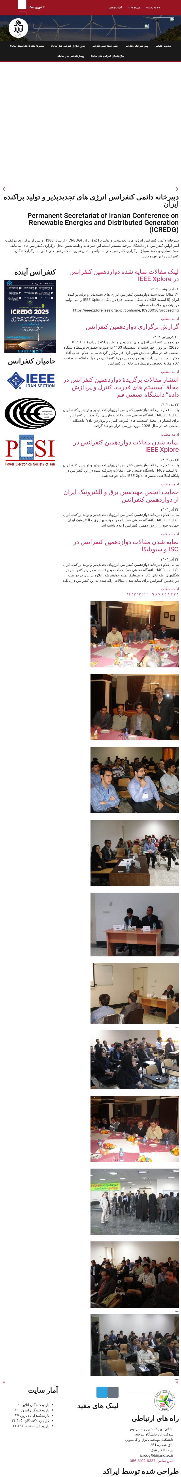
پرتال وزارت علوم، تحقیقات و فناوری (92, 1421)
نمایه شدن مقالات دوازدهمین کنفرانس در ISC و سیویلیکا (126, 545)
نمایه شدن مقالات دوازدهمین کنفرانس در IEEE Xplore (126, 445)
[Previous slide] (4, 1382)
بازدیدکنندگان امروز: (34, 1410)
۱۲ (139, 594)
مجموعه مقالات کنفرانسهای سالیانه (27, 46)
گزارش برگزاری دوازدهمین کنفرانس (132, 326)
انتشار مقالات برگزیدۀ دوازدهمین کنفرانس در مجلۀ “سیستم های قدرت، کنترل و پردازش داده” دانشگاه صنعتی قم (121, 387)
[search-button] (22, 13)
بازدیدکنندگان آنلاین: (34, 1405)
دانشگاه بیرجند (103, 1433)
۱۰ (149, 594)
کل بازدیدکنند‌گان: (36, 1420)
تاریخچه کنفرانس (163, 46)
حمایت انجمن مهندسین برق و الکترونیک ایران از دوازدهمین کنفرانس (121, 495)
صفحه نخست (153, 7)
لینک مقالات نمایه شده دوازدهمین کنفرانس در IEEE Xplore (124, 275)
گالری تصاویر (115, 7)
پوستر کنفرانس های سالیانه (70, 56)
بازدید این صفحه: (36, 1426)
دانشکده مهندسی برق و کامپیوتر (91, 1443)
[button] (177, 671)
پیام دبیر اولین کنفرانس (136, 46)
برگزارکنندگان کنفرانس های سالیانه (107, 56)
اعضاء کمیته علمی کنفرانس (105, 46)
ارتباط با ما (134, 7)
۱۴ (129, 594)
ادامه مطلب (170, 318)
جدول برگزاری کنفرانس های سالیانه (68, 46)
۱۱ (144, 594)
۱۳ (134, 594)
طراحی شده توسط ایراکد (141, 1471)
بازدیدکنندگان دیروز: (34, 1415)
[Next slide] (177, 1382)
